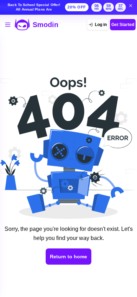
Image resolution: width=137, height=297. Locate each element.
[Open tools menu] (7, 24)
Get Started (122, 24)
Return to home (68, 256)
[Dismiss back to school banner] (130, 5)
